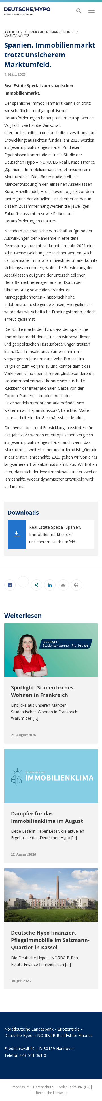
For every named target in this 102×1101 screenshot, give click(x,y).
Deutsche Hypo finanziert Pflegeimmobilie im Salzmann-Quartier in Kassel (50, 940)
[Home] (25, 10)
